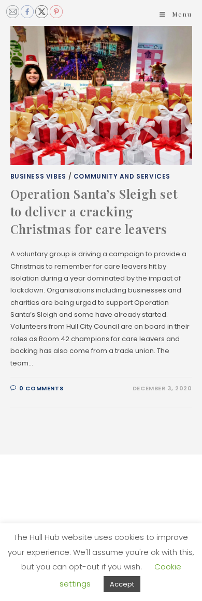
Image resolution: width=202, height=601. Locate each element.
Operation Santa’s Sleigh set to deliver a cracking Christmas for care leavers (94, 211)
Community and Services (122, 176)
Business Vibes (38, 176)
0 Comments (41, 388)
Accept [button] (122, 584)
